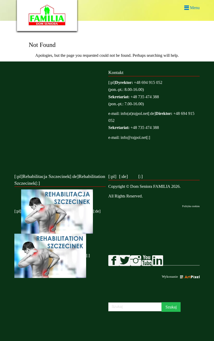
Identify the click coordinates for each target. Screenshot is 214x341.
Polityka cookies (191, 206)
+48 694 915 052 (148, 82)
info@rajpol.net (133, 137)
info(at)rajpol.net (134, 113)
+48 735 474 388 (144, 97)
